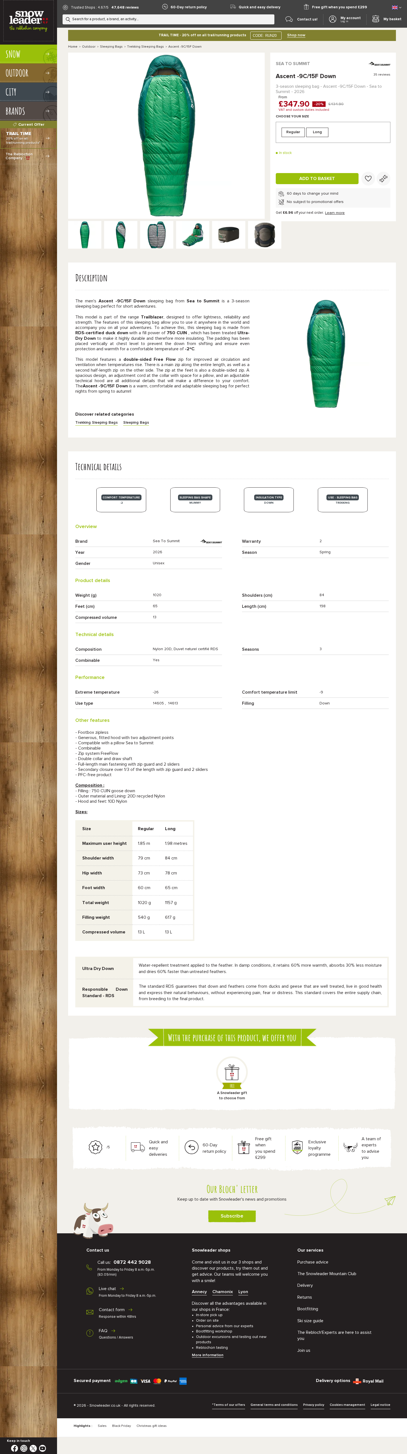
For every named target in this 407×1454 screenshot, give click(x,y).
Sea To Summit (293, 63)
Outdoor (89, 46)
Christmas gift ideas (151, 1426)
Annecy (199, 1292)
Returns (304, 1297)
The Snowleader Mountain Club (326, 1274)
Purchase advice (312, 1262)
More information (207, 1355)
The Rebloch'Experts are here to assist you (334, 1335)
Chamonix (222, 1292)
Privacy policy (313, 1405)
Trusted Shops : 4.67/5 (90, 7)
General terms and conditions (274, 1405)
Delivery (305, 1285)
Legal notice (380, 1405)
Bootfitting (307, 1309)
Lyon (243, 1292)
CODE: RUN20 (265, 36)
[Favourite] (368, 179)
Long (317, 132)
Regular (293, 132)
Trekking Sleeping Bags (145, 46)
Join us (303, 1350)
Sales (102, 1426)
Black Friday (121, 1426)
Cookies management (347, 1405)
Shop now (296, 35)
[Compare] (383, 179)
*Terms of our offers (228, 1405)
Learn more (335, 213)
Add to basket (317, 178)
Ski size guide (310, 1321)
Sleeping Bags (111, 46)
